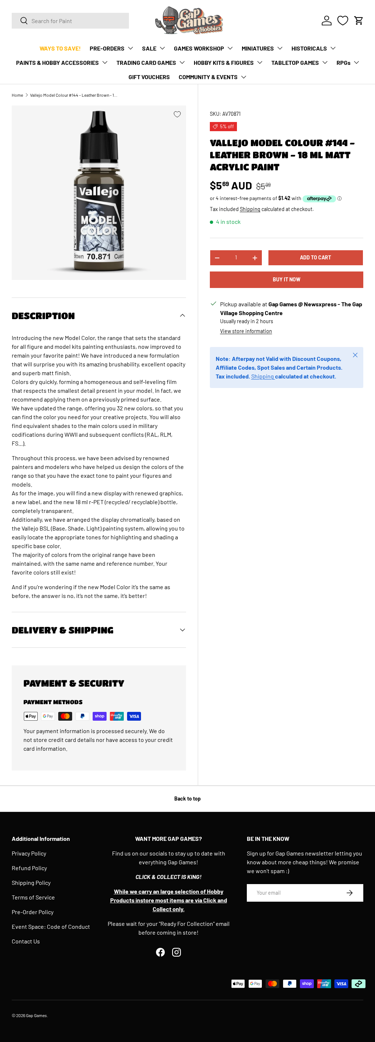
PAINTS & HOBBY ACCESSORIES (57, 62)
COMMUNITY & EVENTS (208, 76)
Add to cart (315, 257)
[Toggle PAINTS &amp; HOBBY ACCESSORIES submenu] (104, 62)
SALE (149, 48)
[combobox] (70, 21)
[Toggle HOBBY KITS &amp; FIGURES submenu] (259, 62)
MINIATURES (258, 48)
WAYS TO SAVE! (60, 48)
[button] (359, 20)
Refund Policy (29, 867)
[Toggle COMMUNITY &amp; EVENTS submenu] (243, 77)
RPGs (343, 62)
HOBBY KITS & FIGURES (224, 62)
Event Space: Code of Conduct (51, 926)
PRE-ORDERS (107, 48)
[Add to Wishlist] (177, 114)
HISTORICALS (309, 48)
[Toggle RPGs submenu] (356, 62)
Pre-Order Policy (32, 911)
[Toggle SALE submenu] (162, 48)
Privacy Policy (29, 853)
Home (17, 94)
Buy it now (286, 279)
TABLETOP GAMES (295, 62)
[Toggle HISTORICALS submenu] (332, 48)
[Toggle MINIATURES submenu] (279, 48)
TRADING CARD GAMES (146, 62)
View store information (246, 331)
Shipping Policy (31, 882)
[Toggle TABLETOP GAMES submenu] (324, 62)
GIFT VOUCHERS (149, 76)
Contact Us (26, 941)
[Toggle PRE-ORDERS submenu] (130, 48)
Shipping (250, 209)
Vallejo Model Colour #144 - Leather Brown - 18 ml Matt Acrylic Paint (74, 94)
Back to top (187, 798)
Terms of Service (33, 897)
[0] (343, 20)
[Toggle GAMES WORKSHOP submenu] (230, 48)
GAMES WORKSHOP (199, 48)
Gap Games (36, 1015)
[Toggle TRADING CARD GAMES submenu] (182, 62)
